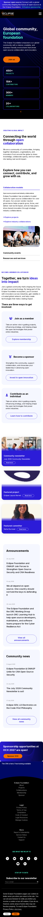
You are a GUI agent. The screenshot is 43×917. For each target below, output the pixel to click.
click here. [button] (18, 909)
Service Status (21, 835)
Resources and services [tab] (14, 258)
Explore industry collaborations (18, 222)
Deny (7, 914)
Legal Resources (21, 818)
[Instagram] (36, 858)
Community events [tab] (12, 253)
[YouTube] (18, 864)
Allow (15, 914)
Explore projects (11, 217)
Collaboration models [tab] (13, 187)
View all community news (21, 720)
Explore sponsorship (32, 7)
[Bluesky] (14, 858)
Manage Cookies (21, 820)
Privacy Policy (21, 808)
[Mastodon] (21, 858)
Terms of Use (22, 810)
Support (21, 840)
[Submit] (37, 882)
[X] (7, 858)
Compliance (21, 812)
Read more (10, 462)
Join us (11, 59)
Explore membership (21, 339)
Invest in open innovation (21, 377)
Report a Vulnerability (21, 832)
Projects (21, 788)
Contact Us (21, 837)
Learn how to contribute (21, 416)
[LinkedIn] (25, 864)
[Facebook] (29, 858)
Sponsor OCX (12, 756)
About (21, 785)
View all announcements (21, 639)
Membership (21, 793)
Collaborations (21, 790)
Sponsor (21, 795)
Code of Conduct (21, 815)
